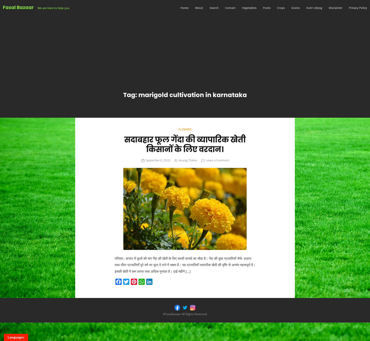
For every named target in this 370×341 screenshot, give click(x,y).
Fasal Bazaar (18, 7)
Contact (230, 8)
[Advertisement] (185, 45)
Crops (281, 8)
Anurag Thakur (187, 160)
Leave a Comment (217, 160)
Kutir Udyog (314, 8)
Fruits (267, 8)
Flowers (185, 129)
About (199, 8)
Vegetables (249, 8)
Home (184, 8)
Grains (295, 8)
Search (214, 8)
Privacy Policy (358, 8)
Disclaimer (335, 8)
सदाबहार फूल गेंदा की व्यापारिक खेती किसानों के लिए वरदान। (185, 144)
